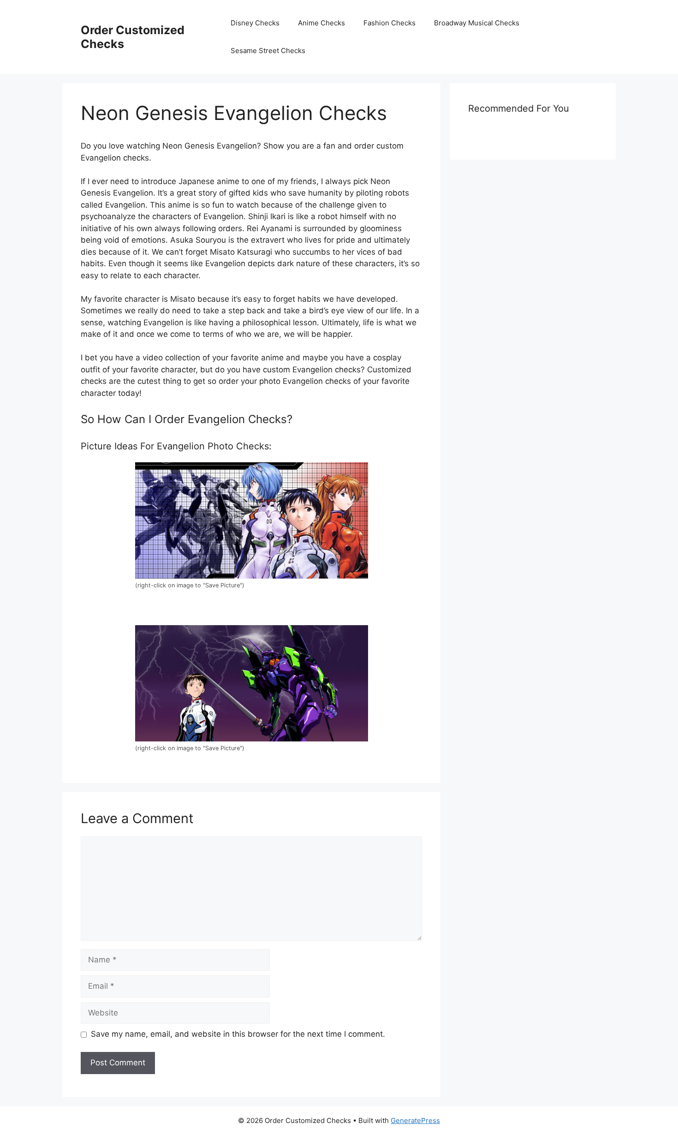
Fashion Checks (389, 22)
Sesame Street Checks (268, 50)
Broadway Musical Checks (476, 22)
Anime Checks (321, 22)
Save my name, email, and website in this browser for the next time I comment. (238, 1034)
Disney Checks (255, 22)
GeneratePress (415, 1120)
